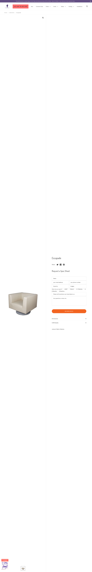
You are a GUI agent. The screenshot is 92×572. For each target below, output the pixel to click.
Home (5, 12)
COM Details (55, 323)
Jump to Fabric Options (58, 329)
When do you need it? (57, 289)
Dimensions (55, 318)
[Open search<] (87, 6)
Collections (11, 12)
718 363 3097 (23, 6)
